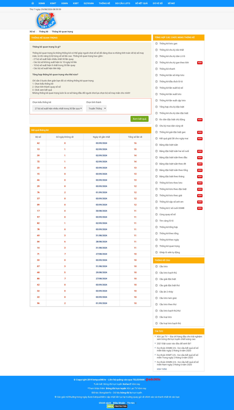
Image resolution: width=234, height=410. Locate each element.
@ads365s (153, 379)
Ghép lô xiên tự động (169, 252)
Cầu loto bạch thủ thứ (170, 310)
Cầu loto (163, 266)
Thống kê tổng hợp (168, 227)
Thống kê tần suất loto (170, 94)
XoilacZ (127, 384)
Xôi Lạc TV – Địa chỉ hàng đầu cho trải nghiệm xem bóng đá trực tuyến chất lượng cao (179, 337)
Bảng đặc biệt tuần (168, 145)
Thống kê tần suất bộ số (171, 88)
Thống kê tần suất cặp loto (172, 100)
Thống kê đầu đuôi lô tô (171, 81)
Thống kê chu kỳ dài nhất (171, 50)
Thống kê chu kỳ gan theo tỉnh (174, 62)
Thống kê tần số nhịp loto (171, 75)
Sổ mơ (171, 3)
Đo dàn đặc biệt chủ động (172, 119)
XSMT (53, 3)
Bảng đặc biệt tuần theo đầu (173, 157)
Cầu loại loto (165, 317)
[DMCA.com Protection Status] (117, 407)
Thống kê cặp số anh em (171, 201)
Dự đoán (89, 3)
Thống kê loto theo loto (170, 182)
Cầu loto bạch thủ (168, 272)
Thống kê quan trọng (169, 246)
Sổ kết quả (141, 3)
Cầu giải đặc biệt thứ (169, 285)
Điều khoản (119, 403)
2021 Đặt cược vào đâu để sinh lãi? (174, 343)
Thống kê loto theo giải (170, 195)
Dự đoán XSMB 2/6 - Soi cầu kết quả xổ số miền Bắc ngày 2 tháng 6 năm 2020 (177, 349)
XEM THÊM (162, 369)
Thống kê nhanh (167, 69)
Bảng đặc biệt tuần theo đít (172, 163)
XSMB (42, 3)
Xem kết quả (139, 119)
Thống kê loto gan (168, 43)
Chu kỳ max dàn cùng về (171, 126)
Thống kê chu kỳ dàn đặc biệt (173, 113)
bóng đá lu (126, 392)
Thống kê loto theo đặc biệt (173, 189)
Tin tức (131, 403)
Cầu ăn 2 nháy (166, 291)
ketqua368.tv (99, 379)
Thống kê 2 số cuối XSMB (171, 208)
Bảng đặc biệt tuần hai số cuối (174, 151)
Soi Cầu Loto (122, 3)
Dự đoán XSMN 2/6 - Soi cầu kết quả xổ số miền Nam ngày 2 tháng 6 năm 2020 (178, 363)
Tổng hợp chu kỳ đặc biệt (171, 107)
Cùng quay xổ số (167, 214)
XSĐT (76, 3)
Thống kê (104, 3)
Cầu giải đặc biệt (167, 279)
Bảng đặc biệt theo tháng (171, 176)
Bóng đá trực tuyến (116, 388)
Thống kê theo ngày (169, 239)
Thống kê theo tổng (168, 233)
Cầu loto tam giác (168, 298)
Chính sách (105, 403)
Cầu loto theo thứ (167, 304)
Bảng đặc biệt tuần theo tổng (173, 170)
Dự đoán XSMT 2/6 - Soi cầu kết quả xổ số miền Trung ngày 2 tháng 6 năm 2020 (177, 356)
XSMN (64, 3)
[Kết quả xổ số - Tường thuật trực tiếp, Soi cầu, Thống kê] (46, 28)
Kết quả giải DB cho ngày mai (173, 138)
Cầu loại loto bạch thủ (170, 323)
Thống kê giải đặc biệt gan (172, 132)
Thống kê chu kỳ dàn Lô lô (172, 56)
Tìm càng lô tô (166, 220)
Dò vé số (158, 3)
